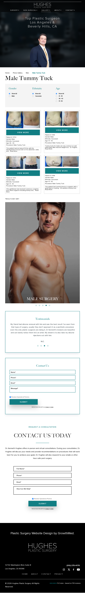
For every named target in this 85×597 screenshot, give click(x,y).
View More (23, 132)
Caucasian (38, 96)
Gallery (45, 10)
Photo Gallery (17, 73)
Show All (14, 93)
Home (7, 73)
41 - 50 (61, 101)
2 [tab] (39, 305)
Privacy (47, 407)
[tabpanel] (42, 252)
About (57, 10)
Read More (13, 151)
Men (27, 73)
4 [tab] (46, 305)
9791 (14, 178)
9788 (53, 175)
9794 (14, 137)
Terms (51, 407)
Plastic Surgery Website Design (32, 533)
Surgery (14, 10)
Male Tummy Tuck (19, 145)
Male (13, 96)
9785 (53, 135)
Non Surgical (29, 10)
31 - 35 (61, 96)
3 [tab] (42, 305)
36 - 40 (61, 98)
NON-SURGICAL (42, 299)
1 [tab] (36, 305)
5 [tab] (49, 305)
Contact (70, 10)
